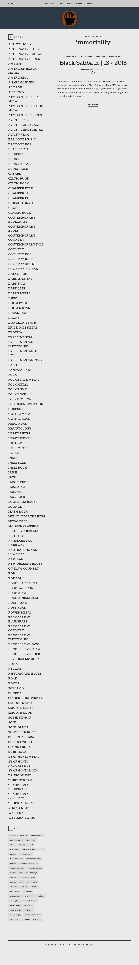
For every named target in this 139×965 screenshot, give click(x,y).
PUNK (13, 664)
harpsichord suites (35, 868)
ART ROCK (16, 92)
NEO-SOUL (16, 536)
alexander (23, 835)
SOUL (12, 723)
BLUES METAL (71, 56)
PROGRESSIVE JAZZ (23, 644)
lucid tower (14, 887)
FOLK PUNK (17, 390)
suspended (14, 919)
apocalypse (31, 840)
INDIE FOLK (17, 463)
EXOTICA (15, 333)
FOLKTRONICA (19, 399)
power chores (15, 905)
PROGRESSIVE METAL (25, 649)
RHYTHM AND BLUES (25, 674)
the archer (26, 919)
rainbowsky (28, 905)
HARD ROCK (100, 56)
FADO (12, 365)
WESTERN (16, 813)
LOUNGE (15, 507)
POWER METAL (20, 613)
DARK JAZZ (16, 289)
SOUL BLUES (18, 727)
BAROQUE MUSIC (22, 140)
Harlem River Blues (17, 868)
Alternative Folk (36, 835)
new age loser (15, 896)
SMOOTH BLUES (20, 708)
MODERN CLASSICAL (24, 526)
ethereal (13, 863)
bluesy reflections (29, 849)
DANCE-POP (17, 274)
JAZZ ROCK (16, 497)
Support (79, 3)
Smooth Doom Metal (32, 915)
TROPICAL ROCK (21, 803)
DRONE (13, 318)
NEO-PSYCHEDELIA (23, 531)
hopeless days (31, 873)
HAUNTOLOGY (19, 429)
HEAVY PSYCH (19, 438)
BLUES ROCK (18, 169)
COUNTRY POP (20, 254)
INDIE (12, 458)
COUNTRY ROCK (21, 259)
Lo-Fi (21, 882)
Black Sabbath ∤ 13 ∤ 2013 (93, 63)
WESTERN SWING (21, 818)
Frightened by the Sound (29, 863)
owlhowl (41, 896)
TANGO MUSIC (19, 775)
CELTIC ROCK (18, 184)
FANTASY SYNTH (21, 370)
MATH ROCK (18, 512)
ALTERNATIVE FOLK (24, 49)
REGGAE (14, 669)
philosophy (14, 901)
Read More (93, 104)
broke (41, 849)
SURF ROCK (17, 752)
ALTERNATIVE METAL (25, 54)
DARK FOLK (17, 284)
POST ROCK (17, 608)
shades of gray (15, 915)
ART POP (15, 87)
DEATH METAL (19, 293)
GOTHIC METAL (20, 414)
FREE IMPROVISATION (25, 404)
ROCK (12, 679)
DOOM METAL (86, 56)
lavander (13, 882)
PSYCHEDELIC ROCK (24, 659)
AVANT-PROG (19, 135)
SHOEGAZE (16, 693)
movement (28, 891)
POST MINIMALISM (23, 598)
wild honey (37, 919)
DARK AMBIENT (20, 279)
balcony (22, 845)
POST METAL (18, 593)
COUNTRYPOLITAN (23, 269)
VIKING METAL (19, 808)
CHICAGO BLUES (21, 203)
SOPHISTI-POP (19, 718)
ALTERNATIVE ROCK (24, 59)
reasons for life (15, 910)
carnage (13, 854)
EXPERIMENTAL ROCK (25, 360)
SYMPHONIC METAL (23, 757)
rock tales (28, 910)
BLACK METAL (19, 149)
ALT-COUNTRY (20, 44)
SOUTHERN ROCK (22, 732)
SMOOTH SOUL (20, 713)
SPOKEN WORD (20, 742)
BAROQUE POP (20, 144)
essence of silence (33, 859)
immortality (14, 877)
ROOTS (13, 683)
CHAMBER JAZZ (20, 193)
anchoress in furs (16, 840)
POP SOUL (16, 578)
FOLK (12, 375)
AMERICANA (18, 78)
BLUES (13, 159)
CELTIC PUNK (18, 179)
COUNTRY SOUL (21, 264)
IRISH (12, 473)
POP (11, 574)
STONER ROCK (19, 747)
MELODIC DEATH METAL (27, 517)
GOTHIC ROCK (19, 419)
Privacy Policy (66, 3)
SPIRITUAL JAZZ (21, 737)
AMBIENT (15, 64)
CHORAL (15, 208)
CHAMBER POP (20, 198)
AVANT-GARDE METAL (25, 130)
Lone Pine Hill (32, 882)
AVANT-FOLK (18, 120)
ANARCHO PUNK (21, 83)
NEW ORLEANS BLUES (25, 564)
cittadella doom (25, 854)
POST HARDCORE (21, 588)
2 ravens (13, 835)
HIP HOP (15, 443)
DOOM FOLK (17, 303)
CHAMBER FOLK (20, 188)
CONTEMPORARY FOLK (26, 245)
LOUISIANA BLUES (22, 502)
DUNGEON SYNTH (22, 323)
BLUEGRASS (17, 154)
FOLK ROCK (17, 394)
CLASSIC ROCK (19, 213)
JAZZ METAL (17, 487)
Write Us (90, 3)
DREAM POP (17, 313)
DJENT (13, 298)
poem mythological (29, 901)
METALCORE (17, 521)
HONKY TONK (19, 448)
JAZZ (12, 477)
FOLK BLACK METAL (23, 380)
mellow (34, 887)
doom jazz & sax (16, 859)
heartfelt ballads (16, 873)
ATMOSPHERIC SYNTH (25, 115)
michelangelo (15, 891)
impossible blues (28, 877)
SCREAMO (16, 688)
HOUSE (14, 453)
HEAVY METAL (114, 56)
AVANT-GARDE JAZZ (24, 125)
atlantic (12, 845)
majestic (25, 887)
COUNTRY (16, 249)
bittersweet (14, 849)
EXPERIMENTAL (20, 337)
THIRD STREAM (20, 780)
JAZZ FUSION (18, 482)
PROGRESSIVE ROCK (24, 654)
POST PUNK (17, 603)
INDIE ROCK (17, 468)
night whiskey (29, 896)
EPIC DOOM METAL (23, 328)
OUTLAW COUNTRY (23, 569)
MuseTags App (50, 3)
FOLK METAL (18, 385)
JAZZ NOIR (16, 492)
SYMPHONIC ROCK (22, 771)
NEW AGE (15, 559)
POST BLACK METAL (23, 583)
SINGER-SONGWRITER (25, 698)
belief (31, 845)
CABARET (15, 174)
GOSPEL (14, 409)
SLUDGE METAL (20, 703)
